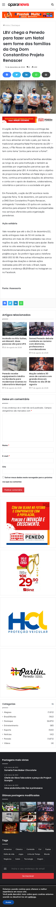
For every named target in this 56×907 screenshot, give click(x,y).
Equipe (48, 849)
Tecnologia (28, 859)
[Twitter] (16, 74)
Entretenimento (11, 725)
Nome (5, 445)
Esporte (7, 730)
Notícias (7, 734)
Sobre (17, 859)
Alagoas (7, 712)
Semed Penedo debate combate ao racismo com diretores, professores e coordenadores (41, 344)
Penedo (7, 739)
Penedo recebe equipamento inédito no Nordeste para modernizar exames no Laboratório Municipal (14, 379)
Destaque (15, 25)
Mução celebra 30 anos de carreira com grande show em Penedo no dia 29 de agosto (40, 379)
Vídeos (7, 743)
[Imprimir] (46, 74)
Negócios (7, 859)
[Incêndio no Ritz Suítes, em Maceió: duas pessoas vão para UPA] (14, 329)
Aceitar (8, 902)
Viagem (40, 859)
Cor (39, 849)
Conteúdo (30, 849)
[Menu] (3, 5)
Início (7, 25)
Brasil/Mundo (10, 716)
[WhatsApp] (36, 74)
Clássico (19, 849)
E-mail (6, 456)
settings (32, 897)
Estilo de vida (9, 854)
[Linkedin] (26, 74)
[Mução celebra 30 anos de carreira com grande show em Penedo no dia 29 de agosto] (41, 364)
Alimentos (8, 849)
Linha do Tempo (33, 854)
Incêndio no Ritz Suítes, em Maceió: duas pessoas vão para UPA (14, 341)
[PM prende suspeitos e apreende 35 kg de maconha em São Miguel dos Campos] (28, 816)
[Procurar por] (52, 5)
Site (4, 467)
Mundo (47, 854)
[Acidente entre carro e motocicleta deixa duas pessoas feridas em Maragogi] (45, 827)
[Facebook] (7, 74)
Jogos (20, 854)
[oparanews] (18, 4)
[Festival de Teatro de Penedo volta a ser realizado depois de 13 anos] (10, 828)
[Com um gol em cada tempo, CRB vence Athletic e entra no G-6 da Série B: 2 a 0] (10, 806)
